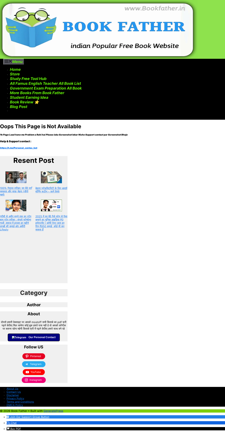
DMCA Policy (15, 405)
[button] (83, 83)
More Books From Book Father (37, 93)
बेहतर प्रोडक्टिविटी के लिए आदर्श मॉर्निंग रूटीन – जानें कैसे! (51, 190)
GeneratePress (53, 411)
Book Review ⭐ (24, 102)
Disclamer (13, 395)
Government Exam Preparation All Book (46, 88)
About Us (12, 388)
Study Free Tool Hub (28, 78)
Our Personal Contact (42, 337)
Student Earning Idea (29, 97)
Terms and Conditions (20, 401)
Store (15, 74)
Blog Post (18, 106)
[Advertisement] (34, 260)
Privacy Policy (15, 398)
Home (15, 69)
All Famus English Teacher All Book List (45, 83)
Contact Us (14, 391)
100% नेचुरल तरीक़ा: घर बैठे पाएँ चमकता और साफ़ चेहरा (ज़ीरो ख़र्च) (16, 191)
